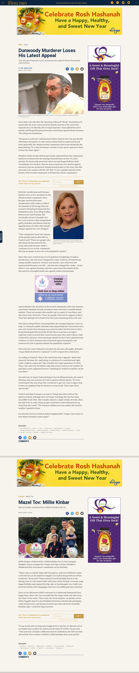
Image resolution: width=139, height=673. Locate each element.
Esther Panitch (55, 430)
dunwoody (48, 428)
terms (76, 186)
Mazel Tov (31, 646)
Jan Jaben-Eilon (26, 68)
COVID (33, 648)
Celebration (59, 648)
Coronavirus (50, 648)
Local (40, 428)
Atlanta (36, 432)
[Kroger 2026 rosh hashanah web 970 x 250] (69, 34)
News (34, 428)
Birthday (49, 646)
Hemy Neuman (58, 428)
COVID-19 (41, 648)
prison (29, 432)
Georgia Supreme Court (27, 430)
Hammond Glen (59, 646)
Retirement (70, 646)
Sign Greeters (24, 648)
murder (67, 428)
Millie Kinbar (40, 646)
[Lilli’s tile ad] (51, 301)
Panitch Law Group (68, 430)
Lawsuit (22, 432)
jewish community (46, 432)
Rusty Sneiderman (43, 430)
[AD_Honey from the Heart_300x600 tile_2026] (104, 110)
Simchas (23, 646)
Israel (78, 430)
